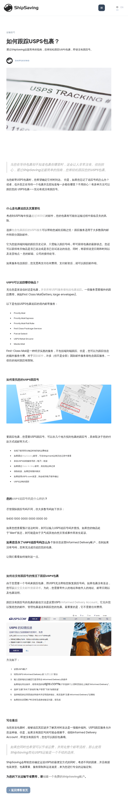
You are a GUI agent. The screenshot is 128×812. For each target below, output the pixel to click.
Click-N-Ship (28, 466)
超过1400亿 (38, 216)
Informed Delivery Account (79, 602)
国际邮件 (38, 356)
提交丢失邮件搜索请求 (27, 588)
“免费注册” (49, 674)
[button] (101, 8)
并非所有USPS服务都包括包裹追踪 (61, 289)
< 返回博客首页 (18, 790)
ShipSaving (22, 61)
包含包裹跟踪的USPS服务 (27, 230)
